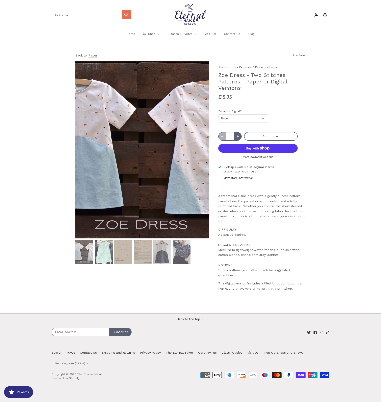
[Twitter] (309, 332)
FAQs (71, 352)
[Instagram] (321, 332)
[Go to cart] (325, 14)
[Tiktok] (327, 332)
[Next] (203, 150)
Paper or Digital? (230, 111)
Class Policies (232, 352)
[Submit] (126, 14)
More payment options (258, 156)
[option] (142, 149)
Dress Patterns (266, 67)
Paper (93, 55)
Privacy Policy (150, 352)
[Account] (316, 14)
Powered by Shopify (66, 378)
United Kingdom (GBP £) (68, 363)
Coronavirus (207, 352)
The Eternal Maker (90, 374)
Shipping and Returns (118, 352)
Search (57, 352)
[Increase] (237, 136)
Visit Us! (253, 352)
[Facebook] (315, 332)
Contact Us (88, 352)
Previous (299, 55)
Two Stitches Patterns (235, 67)
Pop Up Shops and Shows (283, 352)
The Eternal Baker (179, 352)
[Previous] (81, 150)
